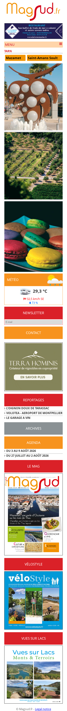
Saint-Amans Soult (43, 58)
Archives (33, 428)
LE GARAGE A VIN (18, 418)
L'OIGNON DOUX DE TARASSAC (27, 408)
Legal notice (43, 709)
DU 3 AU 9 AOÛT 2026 (21, 451)
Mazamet (13, 58)
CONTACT (33, 332)
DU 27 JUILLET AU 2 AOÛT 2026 (27, 456)
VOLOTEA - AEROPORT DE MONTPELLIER (34, 413)
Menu (9, 44)
